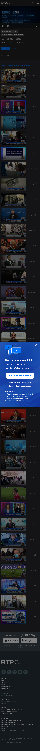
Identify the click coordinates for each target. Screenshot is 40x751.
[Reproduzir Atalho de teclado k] (3, 748)
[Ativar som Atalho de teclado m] (7, 748)
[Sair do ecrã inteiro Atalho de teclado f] (37, 748)
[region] (20, 375)
